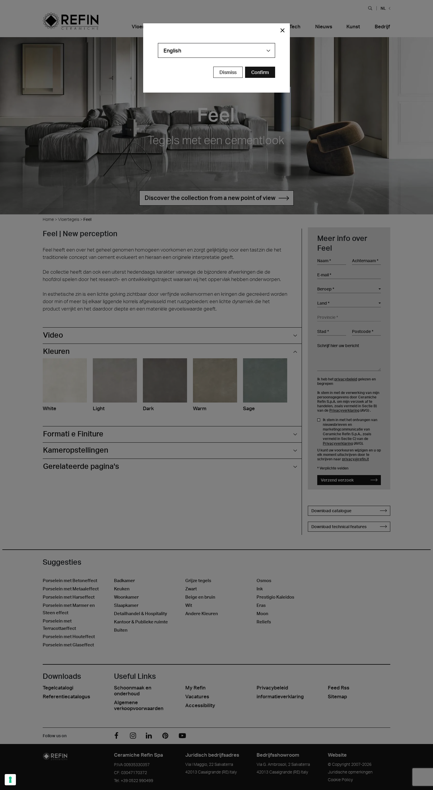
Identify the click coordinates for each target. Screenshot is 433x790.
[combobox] (216, 50)
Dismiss (228, 72)
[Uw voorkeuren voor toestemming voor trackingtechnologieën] (10, 779)
